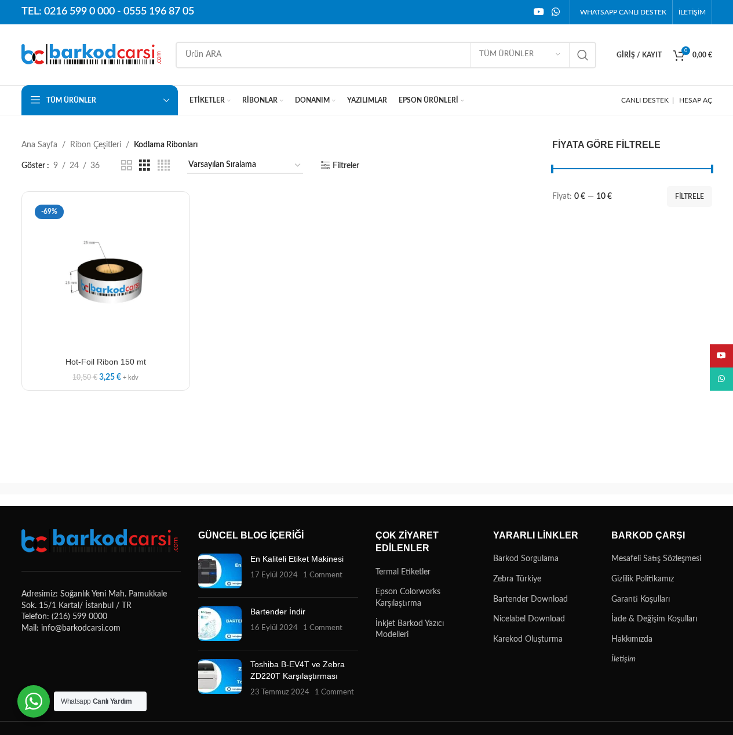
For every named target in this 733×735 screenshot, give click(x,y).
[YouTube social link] (539, 12)
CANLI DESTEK (645, 100)
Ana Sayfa (39, 145)
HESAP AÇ (695, 100)
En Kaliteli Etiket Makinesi (297, 558)
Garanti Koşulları (640, 599)
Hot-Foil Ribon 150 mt (105, 361)
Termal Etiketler (403, 572)
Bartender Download (530, 599)
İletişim (623, 659)
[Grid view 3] (144, 165)
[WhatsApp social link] (555, 12)
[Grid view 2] (126, 165)
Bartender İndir (277, 611)
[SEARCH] (583, 55)
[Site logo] (92, 54)
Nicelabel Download (529, 619)
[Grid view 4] (164, 165)
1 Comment (322, 575)
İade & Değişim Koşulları (654, 619)
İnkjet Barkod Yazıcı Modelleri (409, 629)
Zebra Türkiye (517, 579)
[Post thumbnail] (220, 571)
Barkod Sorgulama (526, 559)
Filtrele (689, 196)
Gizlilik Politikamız (642, 579)
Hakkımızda (631, 639)
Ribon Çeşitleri (95, 145)
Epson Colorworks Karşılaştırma (407, 597)
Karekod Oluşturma (528, 639)
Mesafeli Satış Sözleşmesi (656, 559)
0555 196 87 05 (158, 11)
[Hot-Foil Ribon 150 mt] (106, 276)
